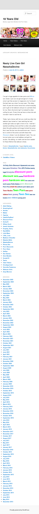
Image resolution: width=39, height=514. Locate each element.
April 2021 (6, 354)
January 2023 (7, 318)
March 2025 (7, 286)
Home (5, 41)
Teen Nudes (8, 190)
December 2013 (8, 502)
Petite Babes (15, 184)
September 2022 (8, 325)
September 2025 (8, 282)
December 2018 (8, 411)
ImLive (5, 148)
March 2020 (7, 379)
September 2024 (8, 293)
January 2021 (7, 359)
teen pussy (13, 194)
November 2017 (8, 434)
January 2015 (7, 486)
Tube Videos (14, 41)
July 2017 (6, 440)
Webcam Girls (18, 45)
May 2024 (6, 298)
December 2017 (8, 431)
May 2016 (6, 461)
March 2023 (7, 316)
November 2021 (8, 341)
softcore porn (21, 187)
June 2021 (6, 352)
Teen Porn (19, 190)
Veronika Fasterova (9, 267)
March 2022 (7, 334)
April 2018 (6, 425)
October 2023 (7, 307)
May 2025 (6, 284)
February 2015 (7, 483)
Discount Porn (8, 220)
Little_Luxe (6, 235)
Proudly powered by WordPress (19, 510)
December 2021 (8, 338)
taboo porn (30, 187)
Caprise (5, 215)
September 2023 (8, 309)
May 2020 (6, 375)
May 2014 (6, 499)
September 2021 (8, 345)
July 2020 (6, 370)
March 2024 (7, 300)
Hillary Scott (7, 224)
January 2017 (7, 447)
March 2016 (7, 465)
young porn (22, 198)
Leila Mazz (6, 233)
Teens (5, 260)
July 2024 (6, 295)
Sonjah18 (6, 258)
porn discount (26, 183)
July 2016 (6, 459)
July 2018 (6, 420)
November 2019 (8, 388)
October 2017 (7, 436)
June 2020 (6, 372)
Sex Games (7, 254)
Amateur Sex (15, 168)
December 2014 (8, 488)
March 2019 (7, 404)
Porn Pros (6, 187)
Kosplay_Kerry (8, 229)
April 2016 (6, 463)
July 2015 (6, 477)
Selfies (5, 251)
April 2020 (6, 377)
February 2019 (7, 406)
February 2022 (7, 336)
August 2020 (7, 368)
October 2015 (7, 472)
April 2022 (6, 332)
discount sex (10, 176)
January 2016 (7, 470)
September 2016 (8, 454)
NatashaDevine (13, 146)
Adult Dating (7, 206)
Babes (5, 213)
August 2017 (7, 438)
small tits (13, 186)
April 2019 (6, 402)
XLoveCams (31, 148)
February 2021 (7, 357)
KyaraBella (6, 231)
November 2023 (8, 305)
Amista (5, 210)
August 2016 (7, 456)
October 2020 (7, 363)
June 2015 (6, 479)
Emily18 (5, 222)
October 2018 (7, 416)
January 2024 (7, 302)
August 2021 (7, 348)
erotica (21, 176)
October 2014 (7, 490)
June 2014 (6, 497)
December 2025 (8, 280)
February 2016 (7, 468)
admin (22, 70)
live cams (28, 180)
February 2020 (7, 382)
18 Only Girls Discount (11, 165)
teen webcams (22, 148)
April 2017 (6, 445)
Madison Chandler (9, 238)
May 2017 (6, 443)
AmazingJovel (7, 208)
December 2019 (8, 386)
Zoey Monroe (7, 272)
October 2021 (7, 343)
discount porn (23, 171)
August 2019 (7, 395)
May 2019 (6, 400)
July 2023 (6, 311)
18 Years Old (10, 19)
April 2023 (6, 314)
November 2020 (8, 361)
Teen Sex (24, 194)
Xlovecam (6, 135)
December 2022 (8, 320)
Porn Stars (24, 41)
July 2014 (6, 495)
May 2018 (6, 422)
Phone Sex (6, 244)
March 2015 (7, 481)
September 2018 (8, 418)
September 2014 (8, 493)
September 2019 (8, 393)
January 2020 (7, 384)
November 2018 (8, 413)
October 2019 (7, 391)
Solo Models (7, 45)
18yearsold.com (25, 165)
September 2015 (8, 474)
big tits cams (28, 146)
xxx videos (13, 197)
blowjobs (10, 172)
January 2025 (7, 289)
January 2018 (7, 429)
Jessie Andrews (8, 226)
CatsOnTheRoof (8, 217)
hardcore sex (17, 180)
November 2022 (8, 323)
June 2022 (6, 329)
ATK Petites (26, 168)
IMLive (32, 96)
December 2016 (8, 450)
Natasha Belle (7, 240)
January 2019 (7, 409)
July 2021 (6, 350)
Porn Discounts (8, 247)
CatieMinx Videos (9, 157)
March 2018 (7, 427)
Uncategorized (8, 265)
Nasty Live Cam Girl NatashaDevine (14, 65)
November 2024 (8, 291)
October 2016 (7, 452)
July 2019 (6, 397)
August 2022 (7, 327)
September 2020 (8, 366)
